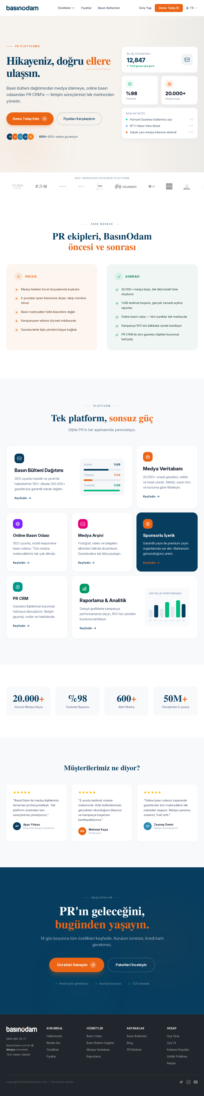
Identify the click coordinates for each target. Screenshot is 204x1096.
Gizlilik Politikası (177, 1056)
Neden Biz (53, 1043)
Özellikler (64, 8)
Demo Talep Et (169, 8)
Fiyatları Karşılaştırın (79, 119)
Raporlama (94, 1056)
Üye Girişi (173, 1036)
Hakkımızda (54, 1036)
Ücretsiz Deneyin (72, 965)
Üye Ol (171, 1043)
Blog (130, 1043)
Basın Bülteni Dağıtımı (100, 1043)
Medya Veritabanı (98, 1049)
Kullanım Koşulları (178, 1049)
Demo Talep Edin (26, 119)
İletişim (171, 1063)
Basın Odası (94, 1036)
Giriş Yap (145, 8)
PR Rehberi (134, 1049)
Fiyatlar (86, 8)
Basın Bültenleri (109, 8)
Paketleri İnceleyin (131, 965)
